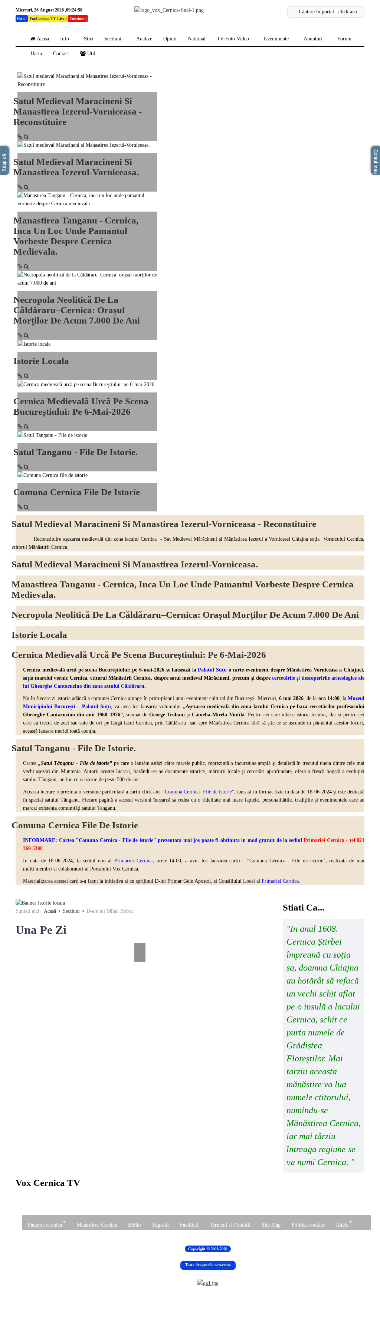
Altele (342, 1224)
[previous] (20, 937)
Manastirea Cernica (97, 1224)
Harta (36, 53)
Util (91, 53)
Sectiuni (112, 39)
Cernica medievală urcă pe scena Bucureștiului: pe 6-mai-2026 (80, 406)
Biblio (134, 1224)
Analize (144, 39)
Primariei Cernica (133, 860)
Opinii (170, 39)
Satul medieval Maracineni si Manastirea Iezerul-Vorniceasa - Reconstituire (77, 111)
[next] (140, 937)
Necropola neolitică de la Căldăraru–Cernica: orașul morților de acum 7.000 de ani (76, 310)
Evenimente (276, 39)
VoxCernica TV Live (47, 18)
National (197, 39)
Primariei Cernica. (281, 881)
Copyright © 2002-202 (206, 1249)
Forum (344, 39)
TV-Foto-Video (233, 39)
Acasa (43, 39)
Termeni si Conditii (230, 1224)
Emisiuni (77, 18)
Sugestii (160, 1224)
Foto (20, 18)
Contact (61, 53)
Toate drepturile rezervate (208, 1265)
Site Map (271, 1224)
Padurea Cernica (45, 1224)
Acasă (50, 911)
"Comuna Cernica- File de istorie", (198, 792)
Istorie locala (41, 361)
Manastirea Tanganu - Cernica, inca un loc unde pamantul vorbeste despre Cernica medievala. (75, 235)
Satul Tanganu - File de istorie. (75, 452)
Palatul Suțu (212, 670)
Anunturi (313, 39)
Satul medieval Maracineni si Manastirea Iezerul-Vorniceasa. (76, 167)
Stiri (88, 39)
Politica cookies (308, 1224)
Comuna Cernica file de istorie (76, 492)
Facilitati (189, 1224)
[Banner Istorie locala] (40, 902)
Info (64, 39)
